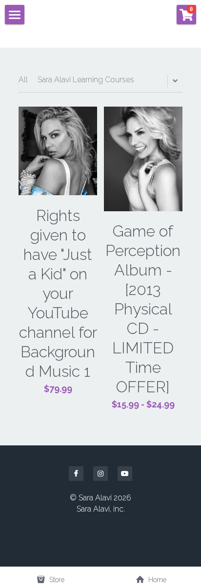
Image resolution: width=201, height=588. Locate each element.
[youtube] (125, 473)
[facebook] (76, 473)
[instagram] (100, 473)
